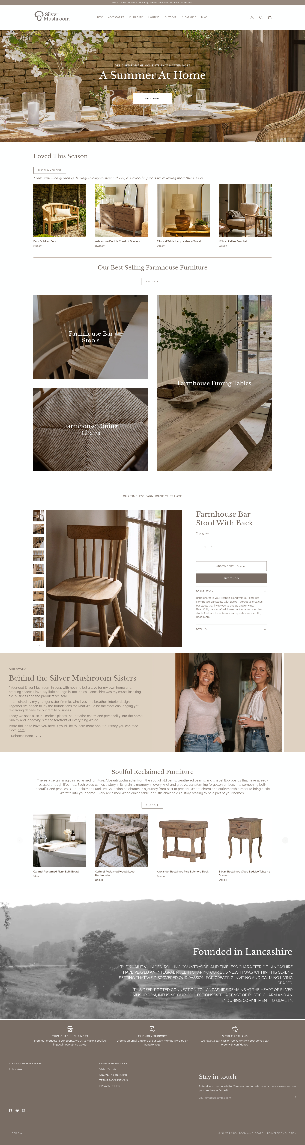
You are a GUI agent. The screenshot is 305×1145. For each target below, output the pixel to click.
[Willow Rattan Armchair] (245, 210)
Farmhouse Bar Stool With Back (224, 518)
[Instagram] (23, 1110)
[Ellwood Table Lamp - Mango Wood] (183, 210)
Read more (203, 617)
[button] (100, 17)
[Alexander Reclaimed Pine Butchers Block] (183, 840)
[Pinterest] (17, 1110)
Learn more (84, 170)
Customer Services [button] (113, 1063)
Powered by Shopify (281, 1133)
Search (260, 1133)
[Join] (293, 1097)
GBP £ (15, 1133)
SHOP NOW (152, 98)
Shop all (152, 281)
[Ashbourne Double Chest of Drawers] (121, 210)
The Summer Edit (50, 170)
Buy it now (231, 578)
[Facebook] (10, 1110)
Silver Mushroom (233, 1133)
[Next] (285, 840)
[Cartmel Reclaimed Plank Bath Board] (59, 840)
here (21, 730)
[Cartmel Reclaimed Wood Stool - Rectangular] (121, 840)
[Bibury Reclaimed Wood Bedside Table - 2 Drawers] (245, 840)
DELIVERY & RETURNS (113, 1074)
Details (201, 629)
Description (204, 591)
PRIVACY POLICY (109, 1086)
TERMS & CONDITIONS (113, 1080)
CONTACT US (107, 1068)
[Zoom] (114, 578)
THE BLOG (15, 1068)
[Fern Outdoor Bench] (59, 210)
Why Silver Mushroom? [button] (26, 1063)
